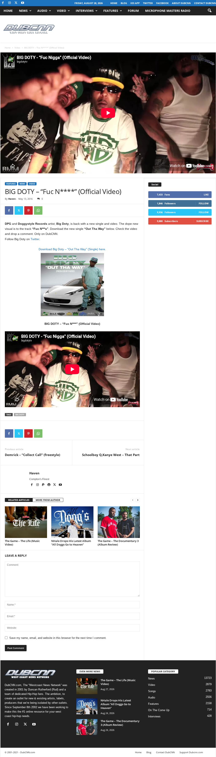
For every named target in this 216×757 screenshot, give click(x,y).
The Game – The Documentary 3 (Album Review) (118, 542)
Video (61, 11)
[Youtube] (22, 3)
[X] (16, 3)
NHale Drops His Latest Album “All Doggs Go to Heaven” (71, 542)
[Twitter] (19, 210)
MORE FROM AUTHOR (48, 500)
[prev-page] (133, 500)
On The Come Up (158, 710)
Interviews (85, 11)
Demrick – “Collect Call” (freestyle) (32, 455)
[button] (209, 10)
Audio (42, 11)
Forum (133, 11)
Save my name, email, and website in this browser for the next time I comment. (58, 637)
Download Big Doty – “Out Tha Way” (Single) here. (72, 249)
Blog (124, 3)
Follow (204, 203)
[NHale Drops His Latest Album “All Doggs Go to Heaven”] (72, 522)
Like (206, 194)
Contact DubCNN (205, 3)
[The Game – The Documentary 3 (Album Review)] (119, 522)
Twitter (148, 3)
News (23, 11)
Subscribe (202, 221)
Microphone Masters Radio (167, 11)
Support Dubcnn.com (191, 752)
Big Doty (19, 414)
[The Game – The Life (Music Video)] (26, 522)
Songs (152, 691)
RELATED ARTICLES (18, 500)
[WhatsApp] (38, 210)
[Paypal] (43, 485)
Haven (12, 198)
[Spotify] (49, 485)
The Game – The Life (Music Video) (22, 542)
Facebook (162, 3)
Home (113, 3)
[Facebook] (2, 3)
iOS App (135, 3)
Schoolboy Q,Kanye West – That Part (111, 455)
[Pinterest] (28, 210)
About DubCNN (181, 3)
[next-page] (138, 500)
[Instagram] (9, 3)
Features (110, 11)
